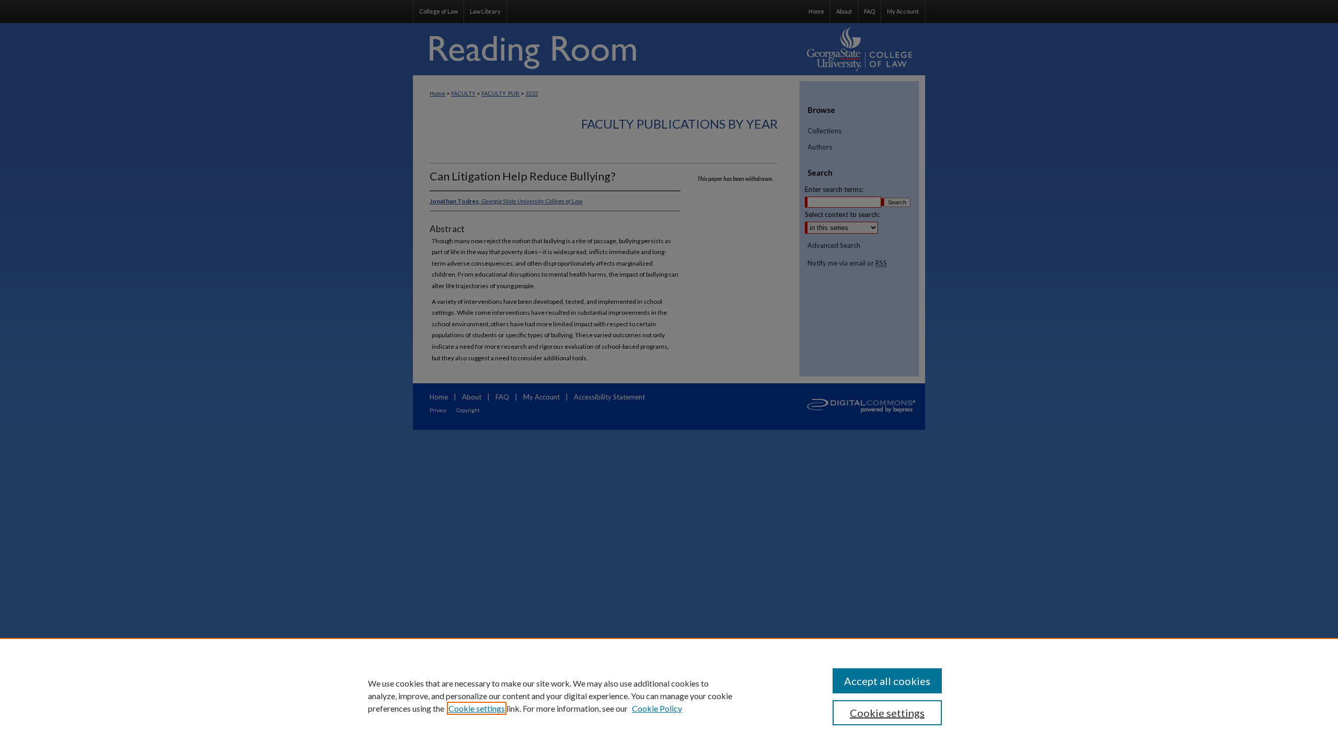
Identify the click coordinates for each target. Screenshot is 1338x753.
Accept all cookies (887, 681)
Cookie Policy (657, 708)
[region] (669, 695)
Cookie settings (476, 708)
